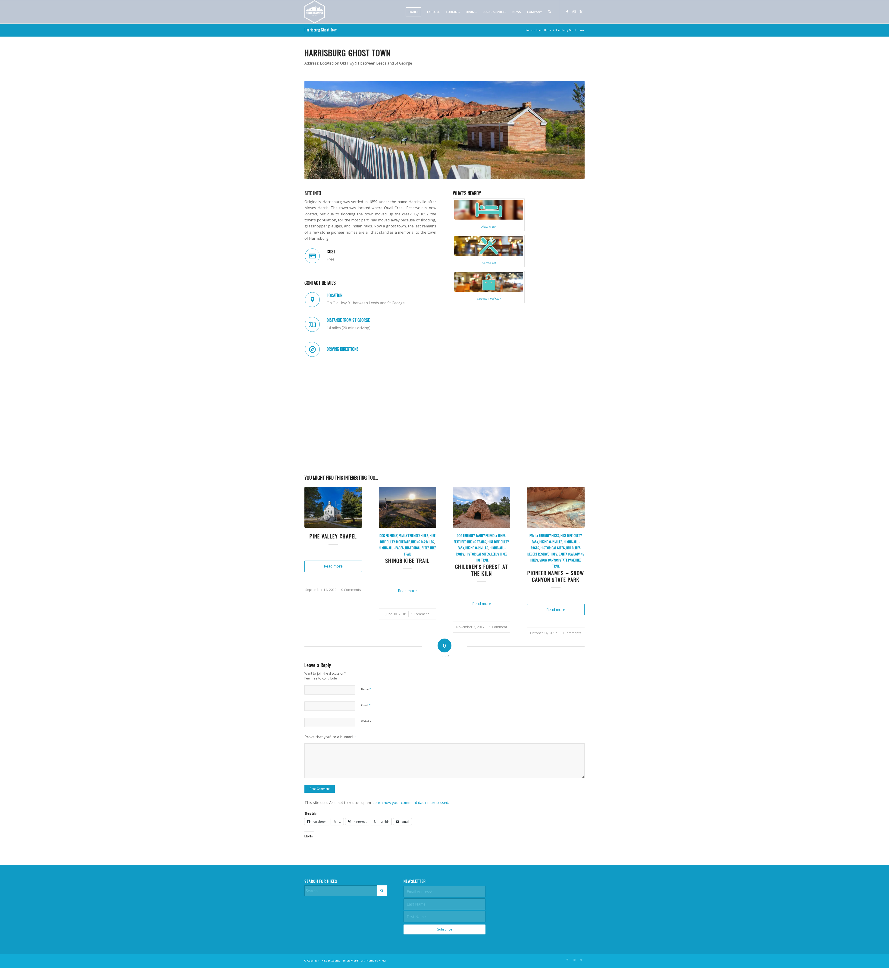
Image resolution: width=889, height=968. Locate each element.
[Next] (578, 531)
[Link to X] (581, 11)
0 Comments (349, 596)
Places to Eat (489, 262)
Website (366, 684)
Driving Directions (343, 349)
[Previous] (311, 531)
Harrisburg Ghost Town (320, 30)
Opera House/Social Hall (333, 539)
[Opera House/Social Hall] (333, 507)
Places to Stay (488, 226)
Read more (333, 573)
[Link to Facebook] (567, 11)
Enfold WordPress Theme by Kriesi (364, 924)
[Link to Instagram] (574, 11)
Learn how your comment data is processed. (411, 766)
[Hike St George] (314, 11)
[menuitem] (413, 11)
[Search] (549, 11)
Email (365, 669)
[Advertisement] (543, 871)
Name (366, 652)
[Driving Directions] (312, 349)
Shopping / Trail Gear (489, 298)
